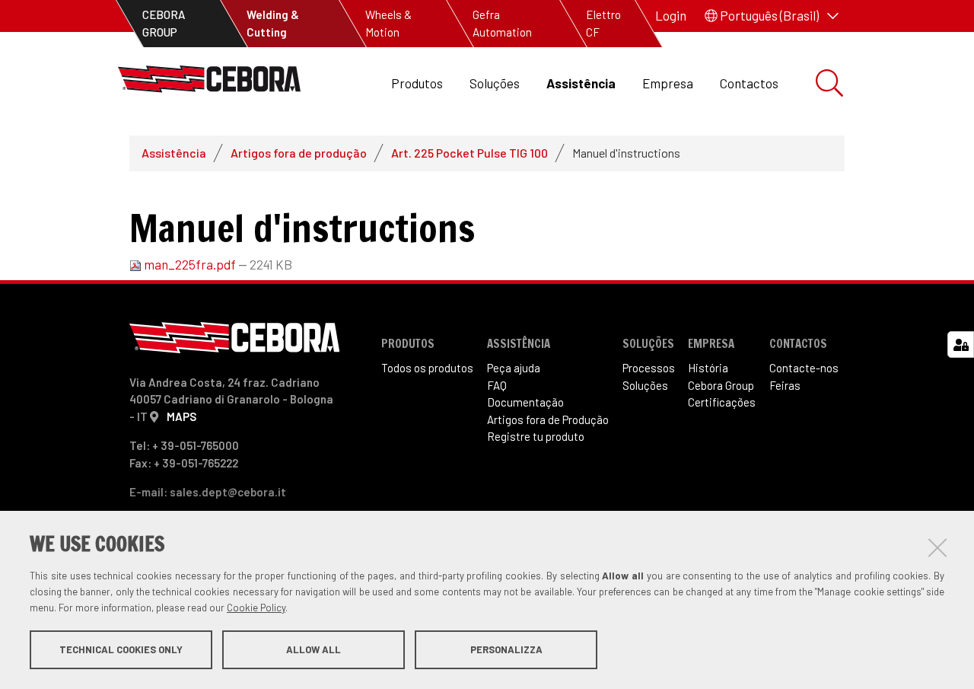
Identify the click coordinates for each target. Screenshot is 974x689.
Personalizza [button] (506, 649)
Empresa (667, 83)
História (708, 368)
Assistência (581, 83)
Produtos (417, 83)
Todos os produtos (427, 368)
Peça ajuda (513, 368)
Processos (648, 368)
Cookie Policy (256, 607)
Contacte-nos (804, 368)
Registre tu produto (535, 436)
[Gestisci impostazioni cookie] (960, 344)
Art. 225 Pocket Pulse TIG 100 (469, 152)
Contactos (749, 83)
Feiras (785, 385)
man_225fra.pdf (190, 264)
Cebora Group (721, 385)
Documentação (525, 402)
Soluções (494, 83)
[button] (772, 16)
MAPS (181, 416)
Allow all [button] (313, 649)
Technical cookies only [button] (121, 649)
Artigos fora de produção (299, 152)
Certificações (722, 402)
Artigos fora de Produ (548, 419)
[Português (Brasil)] (209, 83)
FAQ (497, 385)
